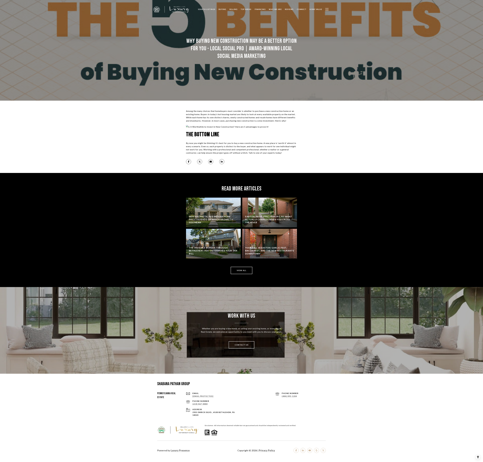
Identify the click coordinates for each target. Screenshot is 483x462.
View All (241, 270)
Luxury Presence (180, 450)
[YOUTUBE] (309, 450)
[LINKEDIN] (302, 450)
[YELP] (316, 450)
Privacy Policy (267, 450)
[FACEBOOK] (296, 450)
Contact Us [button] (241, 345)
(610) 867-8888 (200, 404)
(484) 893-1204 (289, 396)
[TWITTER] (323, 450)
